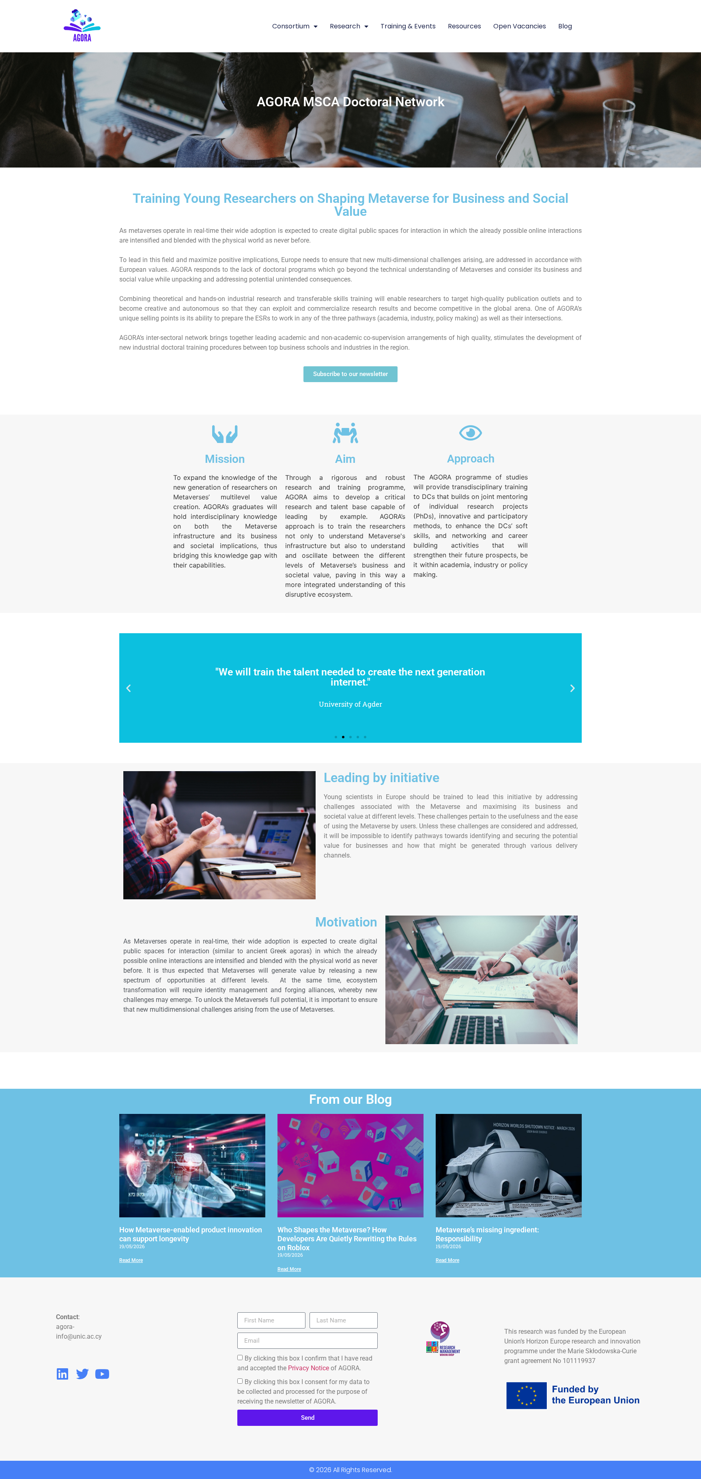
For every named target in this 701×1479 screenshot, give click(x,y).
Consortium (291, 26)
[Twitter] (82, 1373)
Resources (464, 26)
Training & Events (408, 26)
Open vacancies (519, 26)
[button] (128, 688)
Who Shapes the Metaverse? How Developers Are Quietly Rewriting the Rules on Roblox (347, 1238)
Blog (565, 26)
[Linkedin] (62, 1373)
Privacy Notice (308, 1368)
